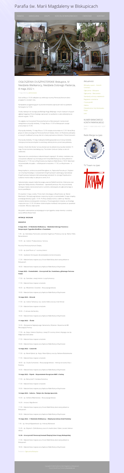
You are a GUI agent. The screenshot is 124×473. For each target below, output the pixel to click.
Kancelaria (34, 16)
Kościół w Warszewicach (66, 16)
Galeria (86, 105)
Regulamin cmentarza (91, 99)
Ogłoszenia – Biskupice (91, 90)
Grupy (47, 16)
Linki (85, 113)
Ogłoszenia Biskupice (31, 451)
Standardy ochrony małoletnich (94, 96)
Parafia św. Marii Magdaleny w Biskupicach (56, 6)
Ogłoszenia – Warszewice (92, 93)
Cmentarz (87, 16)
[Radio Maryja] (94, 149)
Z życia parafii (88, 102)
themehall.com (70, 468)
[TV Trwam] (94, 179)
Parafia (20, 16)
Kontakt (101, 16)
